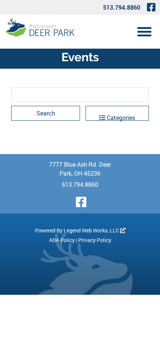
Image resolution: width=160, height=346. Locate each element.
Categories (120, 117)
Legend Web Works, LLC (92, 230)
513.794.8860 (121, 7)
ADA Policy (62, 240)
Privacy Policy (94, 240)
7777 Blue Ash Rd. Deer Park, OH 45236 (80, 168)
